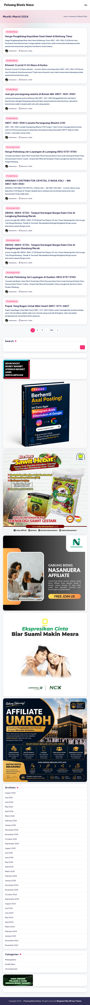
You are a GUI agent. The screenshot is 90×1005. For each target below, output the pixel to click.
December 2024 (11, 885)
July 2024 (9, 908)
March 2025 (10, 871)
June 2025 (9, 858)
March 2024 (10, 927)
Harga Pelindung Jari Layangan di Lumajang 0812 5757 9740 (41, 151)
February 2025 (11, 876)
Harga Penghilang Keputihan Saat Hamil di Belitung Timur (38, 36)
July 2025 (9, 853)
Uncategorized (12, 147)
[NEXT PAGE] (57, 330)
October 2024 (11, 894)
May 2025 (9, 862)
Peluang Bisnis (10, 960)
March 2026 (10, 816)
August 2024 (10, 904)
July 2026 (9, 798)
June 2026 (9, 802)
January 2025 (10, 881)
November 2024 (11, 890)
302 (51, 330)
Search (9, 341)
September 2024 (12, 899)
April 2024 (9, 922)
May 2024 (9, 917)
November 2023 (11, 945)
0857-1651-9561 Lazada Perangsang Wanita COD (35, 122)
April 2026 (9, 811)
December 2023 (11, 941)
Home (66, 16)
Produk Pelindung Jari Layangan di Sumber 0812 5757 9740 (40, 277)
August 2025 (10, 848)
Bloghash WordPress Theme (69, 1001)
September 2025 (12, 844)
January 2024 (10, 936)
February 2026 (11, 821)
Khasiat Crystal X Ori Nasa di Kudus (26, 65)
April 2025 (9, 867)
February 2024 (11, 931)
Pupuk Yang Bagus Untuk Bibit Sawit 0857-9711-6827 (37, 306)
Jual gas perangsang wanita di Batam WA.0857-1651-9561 (40, 94)
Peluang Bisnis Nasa (19, 5)
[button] (57, 330)
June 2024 (9, 913)
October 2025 (11, 839)
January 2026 (10, 825)
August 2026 (10, 793)
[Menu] (85, 5)
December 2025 (11, 830)
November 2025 (11, 834)
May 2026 (9, 807)
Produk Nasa (11, 32)
